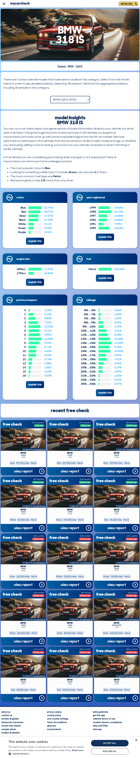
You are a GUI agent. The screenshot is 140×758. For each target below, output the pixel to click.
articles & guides (10, 718)
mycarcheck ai (39, 449)
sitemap (97, 729)
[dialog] (70, 747)
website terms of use (104, 718)
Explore (62, 66)
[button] (48, 753)
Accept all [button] (109, 743)
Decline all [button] (110, 751)
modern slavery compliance (107, 722)
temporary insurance (12, 722)
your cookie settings (57, 718)
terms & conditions (57, 722)
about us (5, 711)
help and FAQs (100, 725)
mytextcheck (54, 729)
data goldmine (100, 711)
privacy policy (54, 711)
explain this (35, 241)
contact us (6, 715)
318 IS (79, 66)
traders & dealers (10, 732)
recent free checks (11, 725)
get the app (99, 715)
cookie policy (54, 715)
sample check (8, 729)
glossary (51, 725)
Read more (78, 750)
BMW (71, 66)
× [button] (136, 740)
